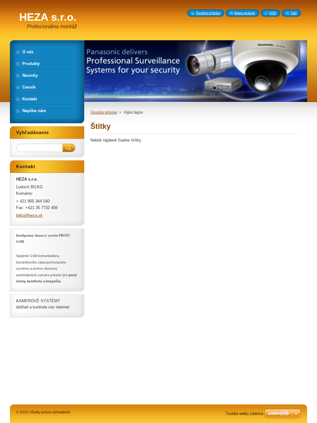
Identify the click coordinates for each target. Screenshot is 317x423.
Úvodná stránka (103, 112)
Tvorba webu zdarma (244, 413)
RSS (272, 13)
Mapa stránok (244, 13)
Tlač (293, 13)
